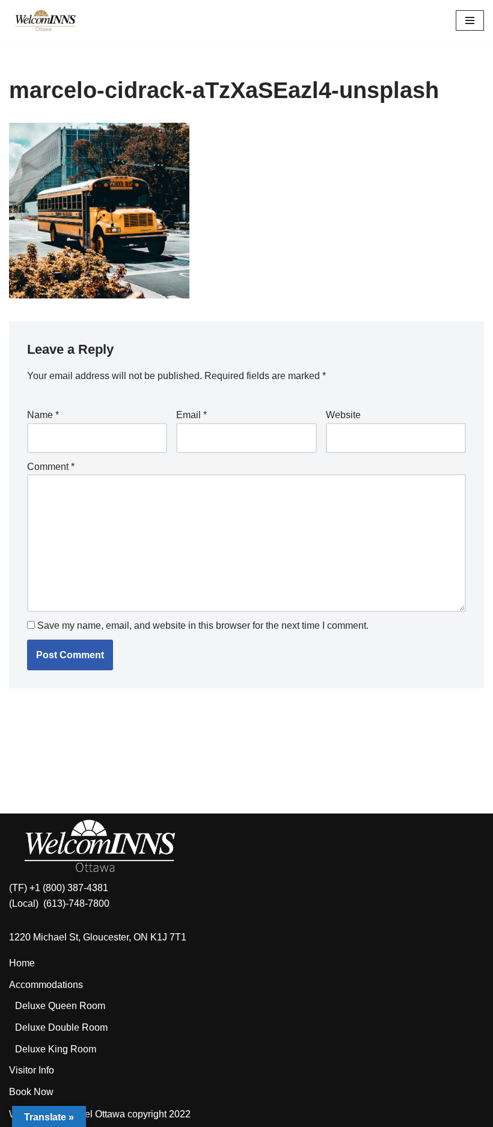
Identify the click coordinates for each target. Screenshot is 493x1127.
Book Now (31, 1092)
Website (343, 415)
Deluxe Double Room (61, 1027)
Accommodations (46, 985)
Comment (51, 467)
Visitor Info (31, 1070)
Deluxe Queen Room (60, 1006)
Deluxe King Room (55, 1049)
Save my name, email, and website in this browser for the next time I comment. (203, 625)
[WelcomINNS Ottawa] (45, 20)
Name (43, 415)
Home (22, 963)
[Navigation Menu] (470, 20)
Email (191, 415)
